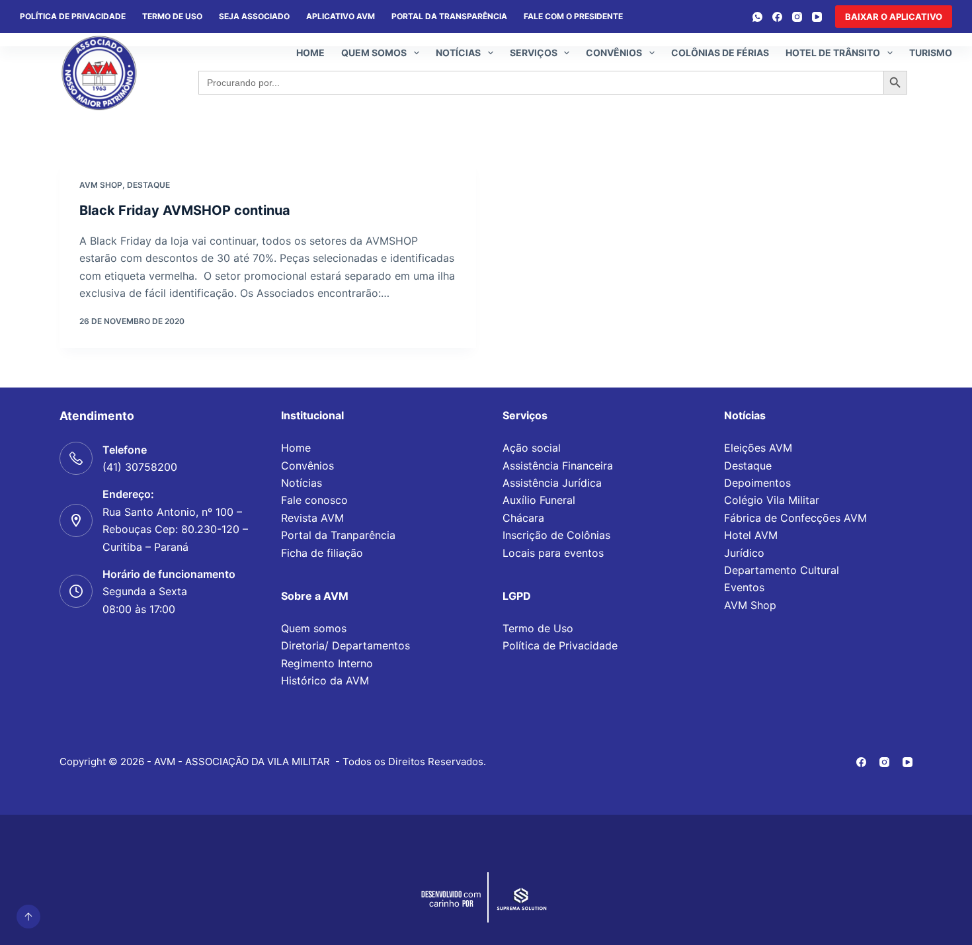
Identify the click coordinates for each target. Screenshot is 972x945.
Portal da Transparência (449, 16)
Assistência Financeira (558, 465)
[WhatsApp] (757, 17)
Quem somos (374, 52)
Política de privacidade (73, 16)
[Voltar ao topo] (28, 916)
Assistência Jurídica (552, 482)
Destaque (148, 185)
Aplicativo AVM (340, 16)
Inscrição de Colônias (556, 535)
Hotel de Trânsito (833, 52)
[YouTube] (817, 17)
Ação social (532, 447)
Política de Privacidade (560, 645)
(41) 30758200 (139, 466)
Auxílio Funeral (539, 500)
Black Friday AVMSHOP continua (184, 210)
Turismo (930, 52)
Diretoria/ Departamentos (345, 645)
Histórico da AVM (325, 680)
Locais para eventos (553, 552)
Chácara (523, 517)
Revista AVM (312, 517)
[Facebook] (777, 17)
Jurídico (744, 552)
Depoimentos (757, 482)
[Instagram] (797, 17)
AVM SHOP (100, 185)
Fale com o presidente (573, 16)
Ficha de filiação (322, 552)
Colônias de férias (720, 52)
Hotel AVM (751, 535)
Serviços (533, 52)
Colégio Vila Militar (771, 500)
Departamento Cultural (781, 570)
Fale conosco (314, 500)
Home (310, 52)
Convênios (614, 52)
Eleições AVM (758, 447)
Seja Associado (254, 16)
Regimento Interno (327, 663)
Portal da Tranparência (338, 535)
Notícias (458, 52)
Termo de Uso (172, 16)
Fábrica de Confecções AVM (795, 517)
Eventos (744, 587)
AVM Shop (750, 605)
